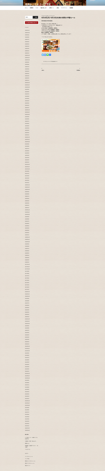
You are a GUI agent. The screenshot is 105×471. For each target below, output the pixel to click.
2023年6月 (27, 123)
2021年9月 (27, 171)
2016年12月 (27, 291)
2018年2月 (27, 259)
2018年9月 (27, 243)
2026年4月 (27, 46)
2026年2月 (27, 50)
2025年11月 (27, 57)
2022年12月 (27, 137)
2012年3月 (27, 421)
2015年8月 (27, 328)
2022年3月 (27, 157)
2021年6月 (27, 175)
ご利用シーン (51, 7)
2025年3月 (27, 75)
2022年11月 (27, 139)
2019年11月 (27, 212)
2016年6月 (27, 305)
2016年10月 (27, 296)
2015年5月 (27, 334)
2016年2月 (27, 314)
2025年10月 (27, 59)
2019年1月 (27, 234)
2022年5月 (27, 153)
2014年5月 (27, 362)
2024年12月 (27, 82)
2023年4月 (27, 128)
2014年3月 (27, 366)
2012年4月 (27, 418)
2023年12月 (27, 109)
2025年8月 (27, 64)
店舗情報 (71, 7)
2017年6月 (27, 278)
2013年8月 (27, 382)
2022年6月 (27, 150)
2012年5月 (27, 416)
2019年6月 (27, 223)
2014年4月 (27, 364)
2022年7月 (27, 148)
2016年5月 (27, 307)
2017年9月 (27, 271)
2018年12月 (27, 237)
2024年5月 (27, 98)
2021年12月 (27, 164)
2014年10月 (27, 350)
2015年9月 (27, 325)
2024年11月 (27, 84)
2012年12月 (27, 400)
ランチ (37, 7)
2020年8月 (27, 193)
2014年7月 (27, 357)
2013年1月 (27, 398)
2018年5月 (27, 253)
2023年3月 (27, 130)
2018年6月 (27, 250)
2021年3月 (27, 180)
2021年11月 (27, 166)
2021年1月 (27, 182)
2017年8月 (27, 273)
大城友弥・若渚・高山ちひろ (30, 441)
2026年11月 (27, 30)
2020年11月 (27, 187)
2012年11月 (27, 403)
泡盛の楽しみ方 (43, 7)
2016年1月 (27, 316)
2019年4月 (27, 228)
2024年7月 (27, 93)
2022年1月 (27, 162)
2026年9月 (27, 34)
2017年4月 (27, 282)
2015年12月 (27, 318)
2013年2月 (27, 396)
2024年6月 (27, 96)
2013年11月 (27, 375)
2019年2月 (27, 232)
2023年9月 (27, 116)
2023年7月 (27, 121)
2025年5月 (27, 71)
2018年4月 (27, 255)
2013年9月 (27, 380)
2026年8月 (27, 37)
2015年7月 (27, 330)
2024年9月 (27, 89)
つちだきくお (27, 449)
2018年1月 (27, 262)
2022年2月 (27, 159)
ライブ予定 (51, 61)
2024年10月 (27, 87)
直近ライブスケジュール (29, 463)
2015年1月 (27, 343)
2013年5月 (27, 389)
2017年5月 (27, 280)
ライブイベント (64, 7)
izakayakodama (52, 15)
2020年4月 (27, 200)
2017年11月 (27, 266)
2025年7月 (27, 66)
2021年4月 (27, 178)
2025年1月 (27, 80)
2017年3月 (27, 284)
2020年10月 (27, 189)
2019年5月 (27, 225)
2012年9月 (27, 407)
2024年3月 (27, 103)
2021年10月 (27, 168)
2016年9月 (27, 298)
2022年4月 (27, 155)
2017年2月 (27, 287)
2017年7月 (27, 275)
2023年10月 (27, 114)
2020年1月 (27, 207)
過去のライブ (55, 61)
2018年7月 (27, 248)
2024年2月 (27, 105)
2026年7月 (27, 39)
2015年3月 (27, 339)
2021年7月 (27, 173)
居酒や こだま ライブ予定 (38, 4)
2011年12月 (27, 428)
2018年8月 (27, 246)
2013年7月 (27, 384)
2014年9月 (27, 353)
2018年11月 (27, 239)
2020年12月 (27, 184)
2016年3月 (27, 312)
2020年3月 (27, 203)
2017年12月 (27, 264)
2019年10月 (27, 214)
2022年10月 (27, 141)
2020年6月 (27, 198)
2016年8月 (27, 300)
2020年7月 (27, 196)
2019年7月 (27, 221)
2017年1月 (27, 289)
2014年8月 (27, 355)
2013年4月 (27, 391)
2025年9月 (27, 62)
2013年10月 (27, 378)
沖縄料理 (31, 7)
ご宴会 (57, 7)
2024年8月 (27, 91)
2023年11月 (27, 112)
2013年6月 (27, 387)
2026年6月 (27, 41)
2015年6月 (27, 332)
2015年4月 (27, 337)
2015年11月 (27, 321)
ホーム (26, 7)
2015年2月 (27, 341)
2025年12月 (27, 55)
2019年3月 (27, 230)
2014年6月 (27, 359)
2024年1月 (27, 107)
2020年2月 (27, 205)
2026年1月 (27, 53)
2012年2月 (27, 423)
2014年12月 (27, 346)
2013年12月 (27, 373)
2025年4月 (27, 73)
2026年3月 (27, 48)
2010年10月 (27, 430)
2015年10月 (27, 323)
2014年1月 (27, 371)
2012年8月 (27, 409)
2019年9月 (27, 216)
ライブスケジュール (46, 61)
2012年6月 (27, 414)
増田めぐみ (27, 443)
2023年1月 (27, 134)
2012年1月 (27, 425)
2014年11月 (27, 348)
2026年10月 (27, 32)
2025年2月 (27, 78)
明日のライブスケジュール (30, 461)
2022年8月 (27, 146)
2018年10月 (27, 241)
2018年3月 (27, 257)
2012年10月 (27, 405)
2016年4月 (27, 309)
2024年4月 (27, 100)
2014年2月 (27, 368)
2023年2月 (27, 132)
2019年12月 (27, 209)
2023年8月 (27, 118)
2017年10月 (27, 268)
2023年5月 (27, 125)
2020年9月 (27, 191)
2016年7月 (27, 303)
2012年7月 (27, 412)
